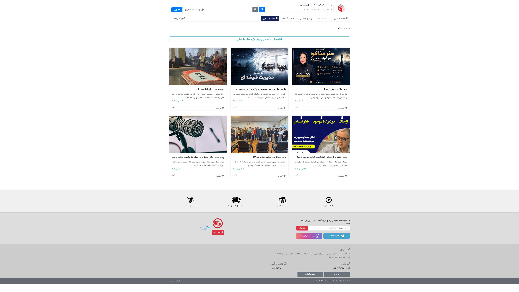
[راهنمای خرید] (329, 200)
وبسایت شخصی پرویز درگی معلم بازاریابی (258, 39)
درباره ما (337, 274)
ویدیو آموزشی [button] (306, 18)
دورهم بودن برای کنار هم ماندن (209, 89)
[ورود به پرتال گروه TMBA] (218, 223)
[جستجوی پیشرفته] (255, 9)
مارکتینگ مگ (288, 18)
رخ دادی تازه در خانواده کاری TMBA (269, 157)
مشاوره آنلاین (269, 18)
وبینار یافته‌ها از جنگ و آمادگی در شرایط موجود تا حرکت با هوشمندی (321, 157)
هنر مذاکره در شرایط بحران (334, 89)
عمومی (341, 108)
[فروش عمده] (190, 200)
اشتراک (302, 228)
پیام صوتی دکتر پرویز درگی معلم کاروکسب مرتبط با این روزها (198, 157)
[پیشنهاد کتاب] (283, 200)
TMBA (322, 281)
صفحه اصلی (339, 18)
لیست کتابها (310, 274)
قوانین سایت (174, 281)
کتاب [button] (323, 18)
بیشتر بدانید (177, 18)
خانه (348, 28)
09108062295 (276, 268)
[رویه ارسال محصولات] (236, 200)
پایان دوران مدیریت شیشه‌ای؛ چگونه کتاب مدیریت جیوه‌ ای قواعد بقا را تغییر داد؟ (259, 89)
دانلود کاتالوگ (217, 232)
